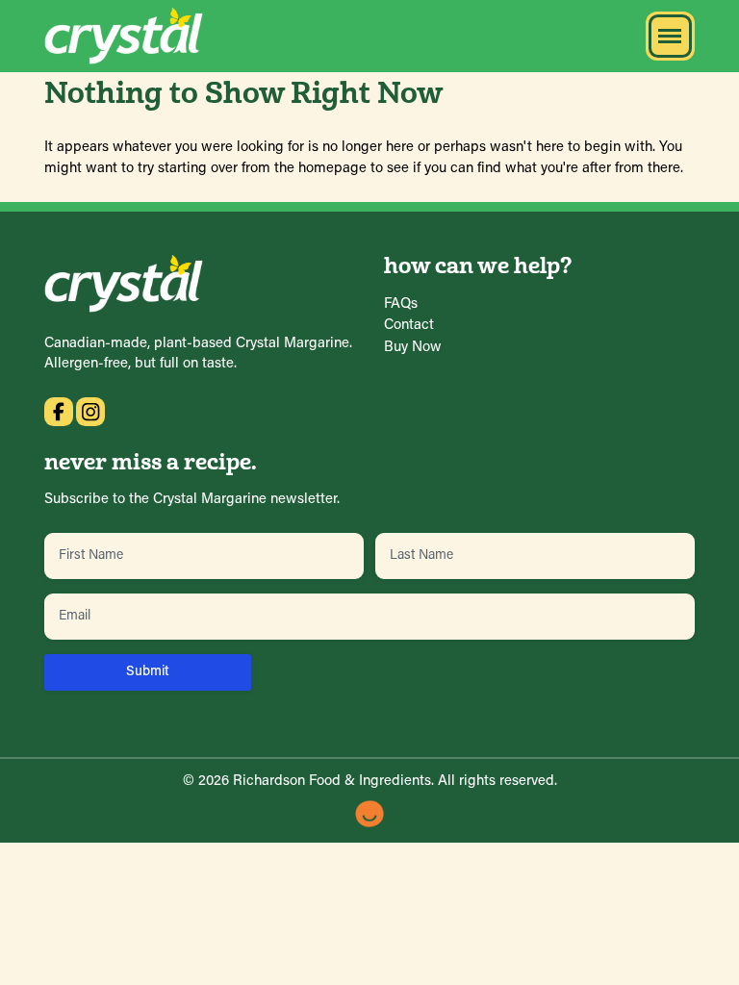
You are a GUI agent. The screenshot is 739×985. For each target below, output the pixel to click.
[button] (670, 36)
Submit (147, 672)
